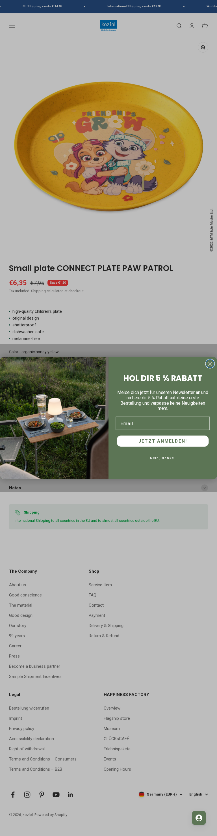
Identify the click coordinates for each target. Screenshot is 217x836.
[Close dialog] (210, 363)
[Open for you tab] (199, 818)
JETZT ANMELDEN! (162, 441)
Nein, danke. (163, 458)
